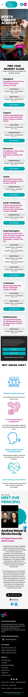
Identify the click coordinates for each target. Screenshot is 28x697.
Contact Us (4, 673)
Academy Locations (18, 688)
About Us (4, 657)
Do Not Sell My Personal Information (14, 357)
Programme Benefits (7, 665)
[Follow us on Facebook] (11, 679)
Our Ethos (4, 663)
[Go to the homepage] (2, 4)
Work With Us (5, 670)
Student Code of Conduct (8, 682)
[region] (14, 348)
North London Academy (10, 4)
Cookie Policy (12, 685)
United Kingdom (10, 639)
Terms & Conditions (6, 688)
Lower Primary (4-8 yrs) (8, 648)
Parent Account (6, 675)
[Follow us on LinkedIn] (16, 679)
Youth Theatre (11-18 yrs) (8, 653)
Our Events (4, 668)
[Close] (25, 338)
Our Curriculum (5, 660)
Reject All (14, 349)
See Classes (14, 105)
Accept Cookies (14, 353)
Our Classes (5, 645)
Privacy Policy (4, 685)
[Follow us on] (12, 604)
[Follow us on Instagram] (14, 679)
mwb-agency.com (17, 694)
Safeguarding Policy (21, 682)
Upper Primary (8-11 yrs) (8, 650)
